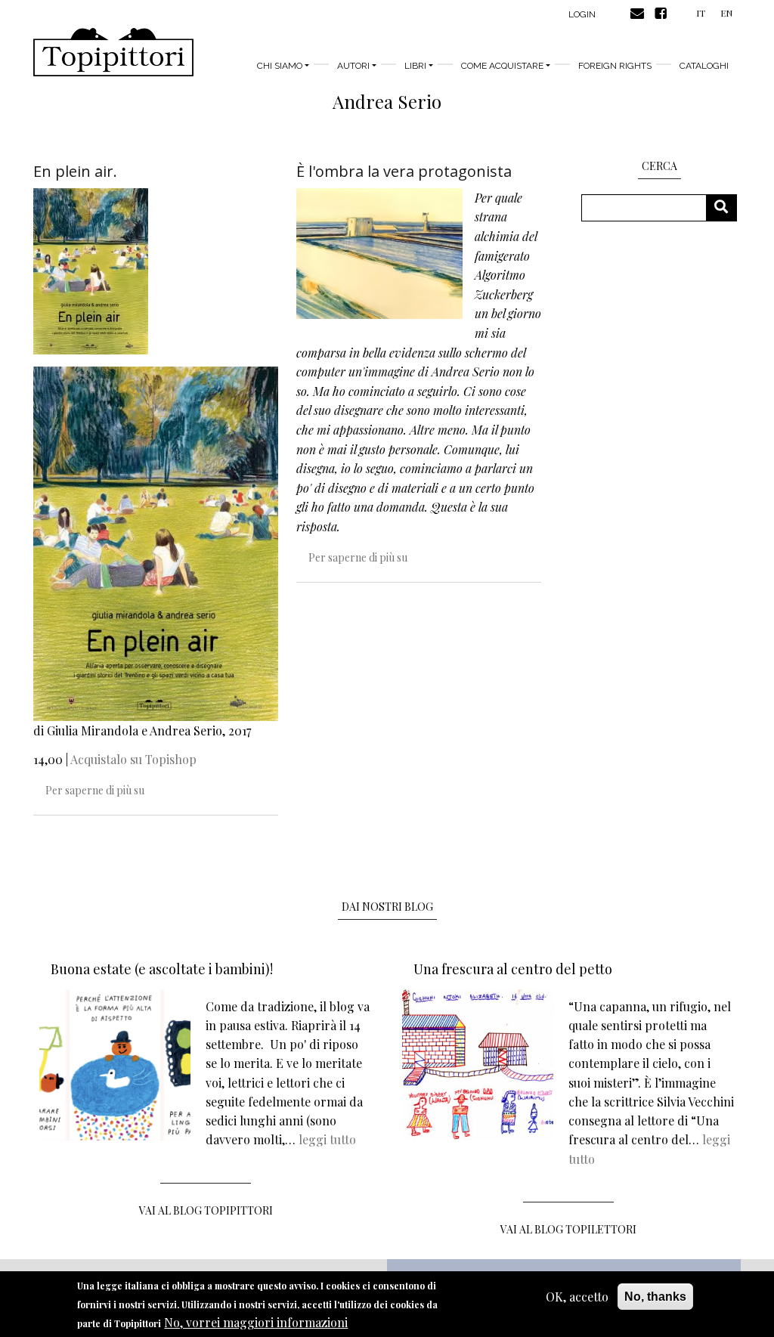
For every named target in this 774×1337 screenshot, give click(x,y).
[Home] (113, 52)
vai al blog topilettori (568, 1229)
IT (700, 13)
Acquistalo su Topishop (133, 759)
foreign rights (615, 65)
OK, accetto (577, 1297)
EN (726, 13)
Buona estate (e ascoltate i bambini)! (162, 969)
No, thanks (655, 1296)
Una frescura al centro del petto (512, 969)
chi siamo (279, 65)
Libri (415, 65)
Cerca (727, 207)
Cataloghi (704, 65)
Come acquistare (502, 65)
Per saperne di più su (94, 790)
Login (582, 14)
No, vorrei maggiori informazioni (256, 1322)
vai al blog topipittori (206, 1210)
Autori (353, 65)
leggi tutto (327, 1139)
